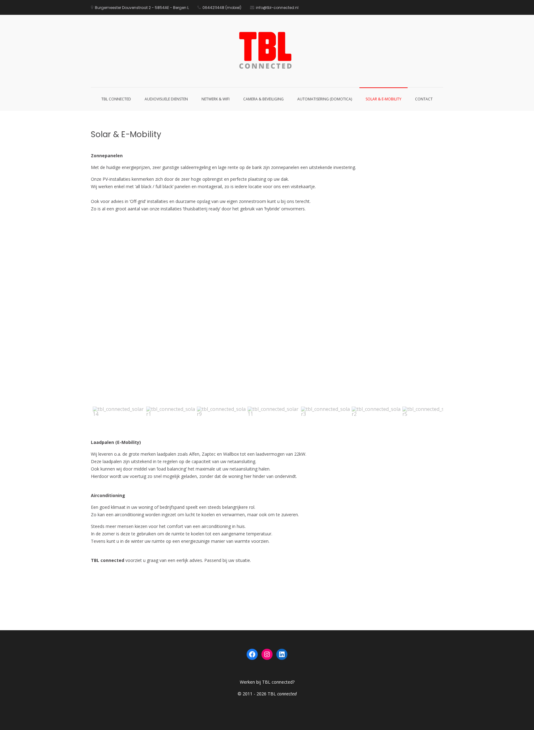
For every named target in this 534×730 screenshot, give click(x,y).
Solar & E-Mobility (383, 99)
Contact (424, 99)
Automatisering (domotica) (324, 99)
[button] (100, 317)
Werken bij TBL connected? (267, 682)
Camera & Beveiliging (263, 99)
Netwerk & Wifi (215, 99)
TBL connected (116, 99)
